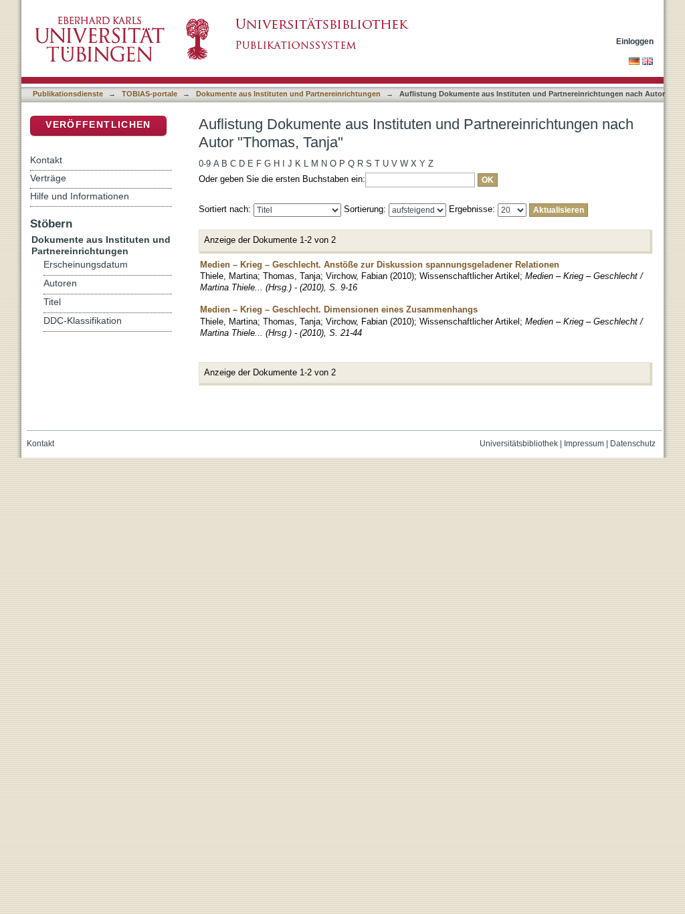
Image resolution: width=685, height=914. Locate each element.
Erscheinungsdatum (85, 265)
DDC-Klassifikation (82, 321)
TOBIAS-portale (149, 94)
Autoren (60, 283)
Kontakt (46, 160)
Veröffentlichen (98, 125)
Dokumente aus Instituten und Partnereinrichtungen (288, 94)
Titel (52, 302)
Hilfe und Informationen (79, 196)
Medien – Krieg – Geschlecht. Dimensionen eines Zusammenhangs (339, 309)
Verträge (48, 178)
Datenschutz (633, 443)
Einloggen (635, 41)
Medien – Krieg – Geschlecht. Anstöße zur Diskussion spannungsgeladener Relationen (379, 265)
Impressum (584, 443)
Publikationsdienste (68, 94)
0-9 (205, 164)
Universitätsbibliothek (519, 443)
